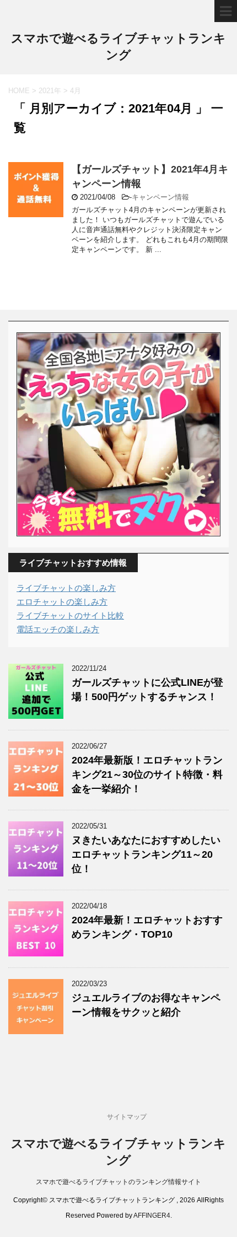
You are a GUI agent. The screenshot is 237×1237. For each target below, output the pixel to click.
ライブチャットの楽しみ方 (66, 588)
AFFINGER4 (151, 1215)
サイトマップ (127, 1117)
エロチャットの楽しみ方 (62, 601)
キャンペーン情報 (160, 197)
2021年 (50, 91)
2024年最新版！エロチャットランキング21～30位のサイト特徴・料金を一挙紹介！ (147, 774)
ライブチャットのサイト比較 (70, 615)
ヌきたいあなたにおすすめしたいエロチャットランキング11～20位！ (146, 854)
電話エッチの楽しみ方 (58, 629)
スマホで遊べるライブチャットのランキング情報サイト (118, 1182)
